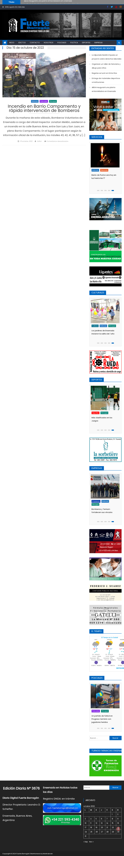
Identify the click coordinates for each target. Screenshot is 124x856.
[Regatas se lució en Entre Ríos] (105, 398)
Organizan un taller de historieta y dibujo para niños (106, 66)
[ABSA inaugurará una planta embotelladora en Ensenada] (105, 486)
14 (107, 823)
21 (107, 827)
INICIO (11, 42)
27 (102, 832)
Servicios (96, 173)
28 (107, 832)
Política (74, 42)
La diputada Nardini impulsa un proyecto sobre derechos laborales (52, 2)
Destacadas (97, 501)
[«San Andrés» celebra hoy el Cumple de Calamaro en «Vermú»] (105, 311)
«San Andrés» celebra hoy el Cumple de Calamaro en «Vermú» (104, 333)
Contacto (35, 42)
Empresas (98, 42)
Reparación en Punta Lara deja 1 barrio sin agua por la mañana (104, 181)
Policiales (61, 42)
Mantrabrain (48, 853)
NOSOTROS (48, 42)
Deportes (86, 42)
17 (85, 827)
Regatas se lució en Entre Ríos (104, 73)
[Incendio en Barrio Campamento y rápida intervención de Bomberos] (44, 75)
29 (113, 832)
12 (96, 823)
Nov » (91, 842)
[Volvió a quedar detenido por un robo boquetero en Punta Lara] (105, 696)
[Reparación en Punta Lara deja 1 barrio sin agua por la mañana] (105, 155)
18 (91, 827)
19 (96, 827)
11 (90, 823)
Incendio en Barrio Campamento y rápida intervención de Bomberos (44, 108)
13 (101, 823)
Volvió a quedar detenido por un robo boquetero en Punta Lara (105, 719)
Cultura (96, 326)
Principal (53, 101)
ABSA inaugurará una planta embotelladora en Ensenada (104, 89)
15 (112, 823)
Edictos (22, 42)
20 (102, 827)
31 (85, 836)
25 (91, 832)
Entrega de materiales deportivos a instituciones (106, 80)
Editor (39, 141)
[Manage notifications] (118, 829)
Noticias (35, 101)
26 (97, 832)
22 (113, 827)
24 (86, 832)
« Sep (85, 842)
